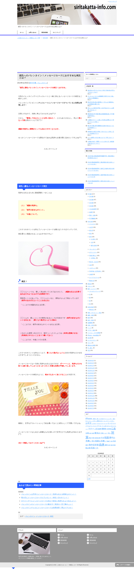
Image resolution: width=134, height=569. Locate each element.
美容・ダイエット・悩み (94, 312)
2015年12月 (91, 368)
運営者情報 (44, 32)
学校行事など (93, 255)
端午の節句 (94, 245)
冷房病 (109, 429)
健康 (99, 429)
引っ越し (90, 348)
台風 (87, 433)
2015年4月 (91, 385)
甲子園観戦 (92, 218)
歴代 (93, 441)
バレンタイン (42, 83)
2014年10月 (91, 400)
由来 (101, 444)
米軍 (109, 445)
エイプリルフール (94, 277)
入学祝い (93, 258)
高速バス (94, 448)
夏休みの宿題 (91, 345)
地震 (93, 433)
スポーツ (90, 286)
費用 (114, 445)
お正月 (91, 227)
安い (109, 433)
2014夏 (91, 196)
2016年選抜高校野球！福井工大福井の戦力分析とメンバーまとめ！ (101, 169)
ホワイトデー (93, 252)
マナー (89, 343)
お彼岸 (91, 274)
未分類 (89, 338)
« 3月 (88, 478)
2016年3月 (91, 360)
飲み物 (88, 448)
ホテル (108, 426)
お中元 (88, 423)
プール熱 (104, 426)
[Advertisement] (67, 55)
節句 (90, 236)
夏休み (97, 433)
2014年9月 (91, 403)
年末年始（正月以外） (95, 271)
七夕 (92, 242)
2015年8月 (91, 375)
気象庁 (108, 441)
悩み (90, 438)
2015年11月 (91, 370)
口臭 (113, 428)
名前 (90, 433)
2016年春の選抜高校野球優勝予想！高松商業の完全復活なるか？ (101, 157)
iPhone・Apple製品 (93, 335)
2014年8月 (91, 406)
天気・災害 (91, 325)
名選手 (91, 212)
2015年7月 (91, 378)
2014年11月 (91, 398)
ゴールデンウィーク (94, 291)
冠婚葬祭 (90, 322)
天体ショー (104, 433)
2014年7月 (91, 408)
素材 (112, 445)
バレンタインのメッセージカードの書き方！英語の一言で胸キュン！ (47, 504)
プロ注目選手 (93, 209)
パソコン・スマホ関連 (94, 333)
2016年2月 (91, 363)
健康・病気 (91, 315)
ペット (89, 328)
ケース (110, 423)
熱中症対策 (94, 445)
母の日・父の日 (93, 262)
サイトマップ (56, 32)
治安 (111, 441)
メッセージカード (42, 516)
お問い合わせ (32, 32)
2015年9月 (91, 373)
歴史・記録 (92, 215)
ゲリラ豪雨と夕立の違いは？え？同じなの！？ (101, 137)
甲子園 (89, 194)
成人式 (91, 230)
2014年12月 (91, 395)
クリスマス (92, 224)
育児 (89, 350)
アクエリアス (100, 423)
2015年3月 (91, 388)
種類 (106, 445)
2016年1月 (91, 365)
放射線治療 (97, 437)
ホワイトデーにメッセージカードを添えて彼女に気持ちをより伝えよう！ (48, 501)
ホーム (22, 32)
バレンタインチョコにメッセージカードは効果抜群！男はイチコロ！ (47, 507)
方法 (102, 438)
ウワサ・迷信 (91, 330)
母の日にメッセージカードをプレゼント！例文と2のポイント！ (45, 497)
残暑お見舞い (100, 441)
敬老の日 (91, 280)
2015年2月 (91, 390)
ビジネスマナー (92, 340)
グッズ (105, 423)
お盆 (90, 265)
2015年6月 (91, 380)
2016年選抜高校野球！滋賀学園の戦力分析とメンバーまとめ (101, 175)
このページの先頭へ (125, 565)
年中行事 (33, 83)
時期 (106, 437)
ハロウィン (92, 268)
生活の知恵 (91, 307)
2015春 (91, 203)
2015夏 (91, 199)
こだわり (94, 423)
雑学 (89, 317)
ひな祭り (93, 239)
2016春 (91, 206)
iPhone (89, 418)
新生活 (89, 284)
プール (99, 426)
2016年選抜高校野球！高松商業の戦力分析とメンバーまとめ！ (101, 163)
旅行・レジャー (92, 289)
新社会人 (91, 309)
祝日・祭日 (91, 320)
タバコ (95, 426)
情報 (93, 437)
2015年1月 (91, 393)
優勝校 (103, 429)
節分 (90, 233)
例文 (51, 516)
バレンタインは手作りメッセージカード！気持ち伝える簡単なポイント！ (48, 494)
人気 (96, 429)
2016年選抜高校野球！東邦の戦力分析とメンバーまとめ (101, 182)
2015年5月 (91, 383)
